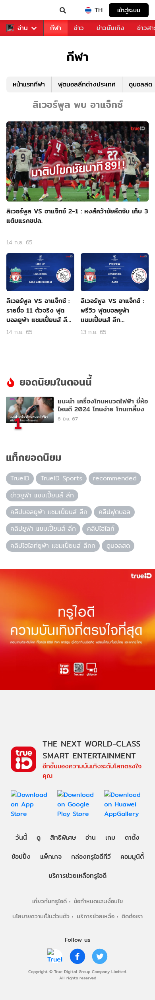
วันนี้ (21, 838)
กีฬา (55, 28)
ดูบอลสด (118, 546)
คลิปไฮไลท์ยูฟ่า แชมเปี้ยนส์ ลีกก (52, 546)
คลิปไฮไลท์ (100, 529)
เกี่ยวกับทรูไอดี (49, 901)
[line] (55, 956)
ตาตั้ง (132, 838)
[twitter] (100, 956)
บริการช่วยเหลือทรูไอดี (77, 876)
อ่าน (22, 28)
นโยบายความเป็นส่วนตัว (41, 916)
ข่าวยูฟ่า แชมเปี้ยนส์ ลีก (42, 495)
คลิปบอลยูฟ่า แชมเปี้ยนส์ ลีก (48, 512)
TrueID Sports (61, 478)
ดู (39, 838)
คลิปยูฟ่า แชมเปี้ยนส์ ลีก (43, 529)
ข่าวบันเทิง (110, 28)
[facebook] (77, 956)
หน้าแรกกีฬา (29, 84)
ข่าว (79, 28)
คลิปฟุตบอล (114, 512)
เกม (110, 838)
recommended (115, 478)
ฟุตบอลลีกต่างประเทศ (87, 84)
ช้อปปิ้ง (21, 857)
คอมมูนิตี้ (132, 857)
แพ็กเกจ (51, 857)
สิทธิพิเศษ (63, 838)
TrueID (22, 10)
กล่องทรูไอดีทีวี (91, 857)
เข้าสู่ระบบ (128, 10)
